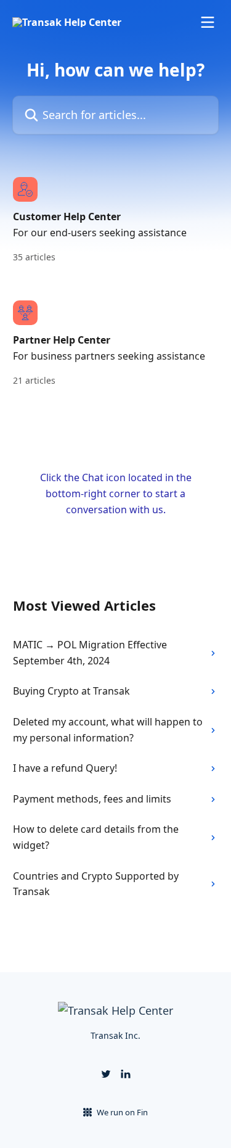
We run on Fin (122, 1112)
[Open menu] (208, 22)
